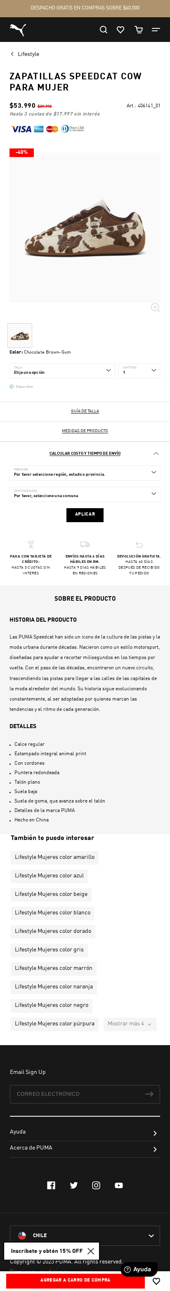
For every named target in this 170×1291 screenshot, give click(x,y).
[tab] (85, 453)
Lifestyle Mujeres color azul (49, 876)
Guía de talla (85, 411)
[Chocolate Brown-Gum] (19, 335)
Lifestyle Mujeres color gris (49, 950)
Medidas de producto (85, 431)
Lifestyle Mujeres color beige (51, 894)
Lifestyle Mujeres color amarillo (54, 857)
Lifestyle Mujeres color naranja (54, 987)
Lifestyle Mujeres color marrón (53, 968)
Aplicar (85, 514)
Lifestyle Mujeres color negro (51, 1005)
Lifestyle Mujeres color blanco (52, 913)
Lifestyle (29, 54)
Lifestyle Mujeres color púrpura (54, 1024)
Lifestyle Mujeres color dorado (53, 931)
